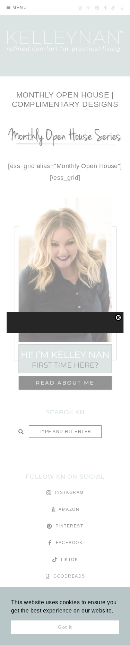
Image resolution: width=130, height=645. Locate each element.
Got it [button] (65, 627)
